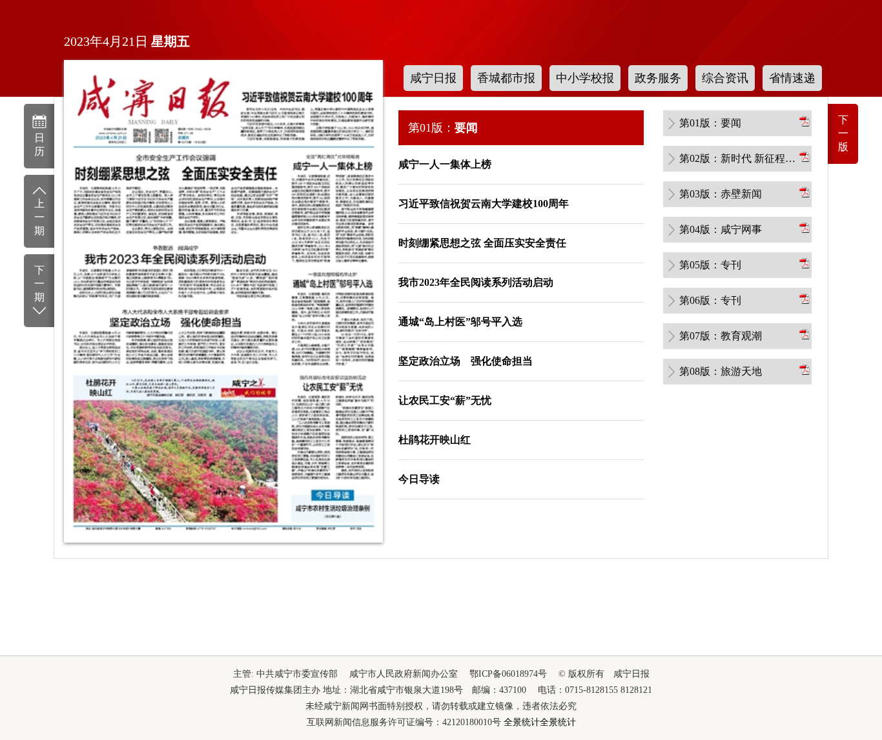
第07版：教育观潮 (720, 335)
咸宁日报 (433, 78)
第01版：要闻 (710, 122)
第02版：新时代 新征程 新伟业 (738, 158)
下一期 (39, 284)
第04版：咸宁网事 (720, 229)
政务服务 (658, 78)
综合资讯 (725, 78)
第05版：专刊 (710, 264)
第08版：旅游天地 (720, 371)
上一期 (39, 217)
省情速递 (792, 78)
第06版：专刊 (710, 300)
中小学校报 (585, 78)
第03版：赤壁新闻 (720, 193)
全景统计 (522, 722)
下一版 (843, 133)
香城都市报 (506, 78)
